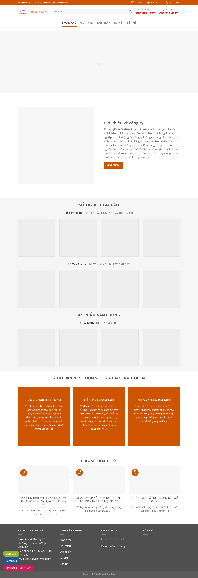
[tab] (74, 213)
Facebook (11, 560)
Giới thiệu (87, 22)
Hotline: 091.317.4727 (18, 567)
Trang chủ (69, 22)
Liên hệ (131, 22)
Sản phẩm (103, 22)
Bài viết (119, 22)
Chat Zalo (11, 553)
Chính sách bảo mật (112, 539)
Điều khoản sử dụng (113, 546)
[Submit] (130, 11)
